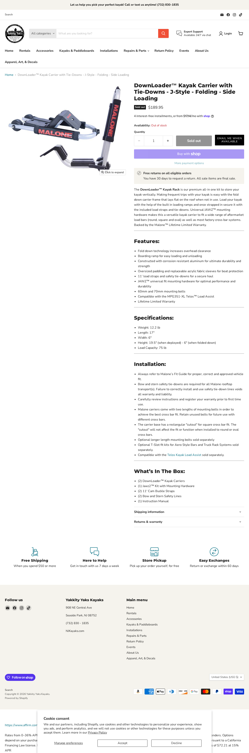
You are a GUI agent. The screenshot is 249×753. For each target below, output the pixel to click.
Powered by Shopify (16, 698)
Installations (109, 51)
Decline (176, 743)
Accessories (44, 51)
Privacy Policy (97, 732)
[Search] (163, 33)
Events (184, 51)
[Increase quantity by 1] (168, 141)
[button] (226, 33)
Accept (122, 743)
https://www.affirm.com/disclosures (30, 725)
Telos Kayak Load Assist (184, 455)
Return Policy (164, 51)
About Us (202, 51)
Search (9, 14)
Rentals (24, 51)
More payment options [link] (189, 163)
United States (224, 677)
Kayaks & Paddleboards (76, 51)
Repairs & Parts (135, 51)
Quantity (139, 132)
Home (9, 51)
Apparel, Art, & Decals (21, 62)
